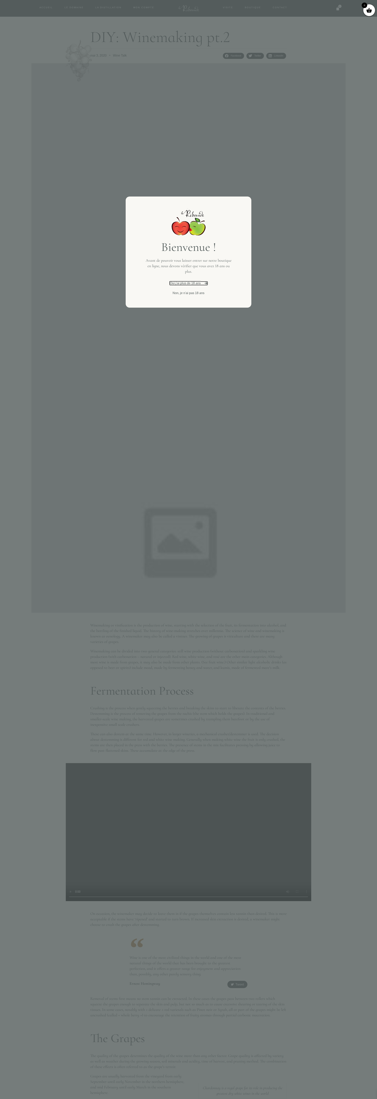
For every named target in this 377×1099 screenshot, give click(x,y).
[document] (188, 549)
